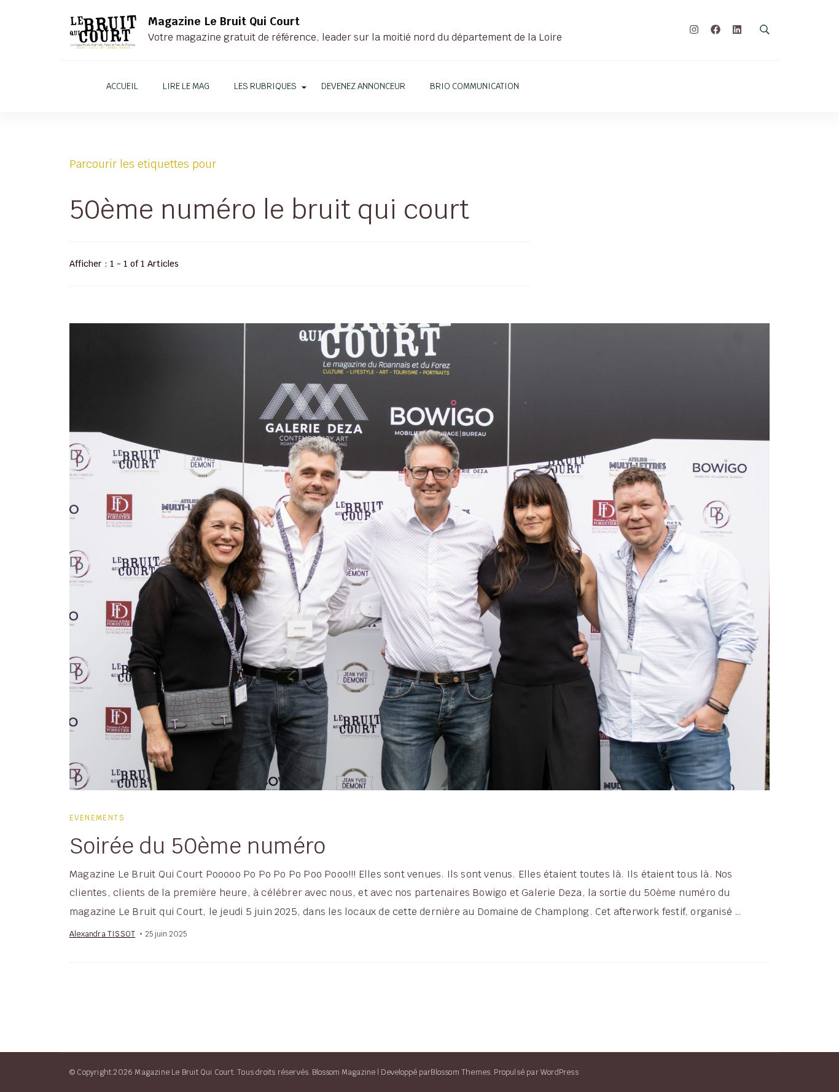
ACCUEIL (122, 86)
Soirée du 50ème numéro (197, 845)
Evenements (97, 817)
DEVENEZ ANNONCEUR (363, 86)
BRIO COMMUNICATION (474, 86)
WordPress (559, 1072)
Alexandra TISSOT (102, 934)
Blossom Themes (460, 1072)
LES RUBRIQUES (265, 86)
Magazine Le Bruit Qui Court (224, 21)
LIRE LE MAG (186, 86)
